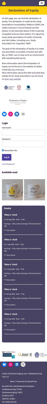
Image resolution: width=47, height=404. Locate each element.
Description (11, 230)
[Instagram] (10, 114)
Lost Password (8, 164)
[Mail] (23, 114)
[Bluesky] (4, 114)
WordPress (32, 381)
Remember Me (10, 150)
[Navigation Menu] (41, 3)
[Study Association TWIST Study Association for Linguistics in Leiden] (4, 3)
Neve (12, 381)
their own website (13, 79)
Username (6, 128)
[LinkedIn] (16, 114)
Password (6, 139)
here (14, 69)
